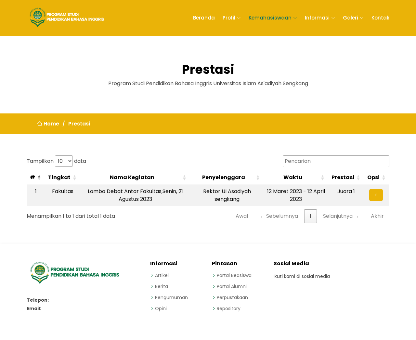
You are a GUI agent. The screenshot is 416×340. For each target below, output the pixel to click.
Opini (161, 308)
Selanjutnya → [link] (341, 216)
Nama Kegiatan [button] (132, 177)
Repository (228, 308)
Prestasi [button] (343, 177)
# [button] (32, 177)
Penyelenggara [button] (223, 177)
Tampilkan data (56, 161)
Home (50, 123)
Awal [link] (242, 216)
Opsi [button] (373, 177)
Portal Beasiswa (234, 275)
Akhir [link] (377, 216)
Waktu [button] (292, 177)
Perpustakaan (232, 297)
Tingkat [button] (59, 177)
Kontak (380, 17)
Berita (161, 286)
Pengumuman (171, 297)
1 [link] (310, 216)
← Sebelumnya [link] (279, 216)
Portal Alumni (232, 286)
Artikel (162, 275)
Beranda (204, 17)
